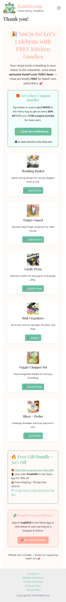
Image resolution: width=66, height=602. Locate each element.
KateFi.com (30, 6)
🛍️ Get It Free (33, 190)
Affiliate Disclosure (33, 577)
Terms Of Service (33, 581)
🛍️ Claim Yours (33, 239)
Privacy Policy (33, 585)
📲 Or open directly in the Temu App (33, 141)
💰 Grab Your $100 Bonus (33, 131)
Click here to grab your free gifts (34, 470)
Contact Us (33, 573)
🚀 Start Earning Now (33, 540)
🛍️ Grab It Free (33, 288)
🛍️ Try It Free (33, 435)
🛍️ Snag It (33, 337)
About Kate (33, 589)
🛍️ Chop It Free (33, 386)
